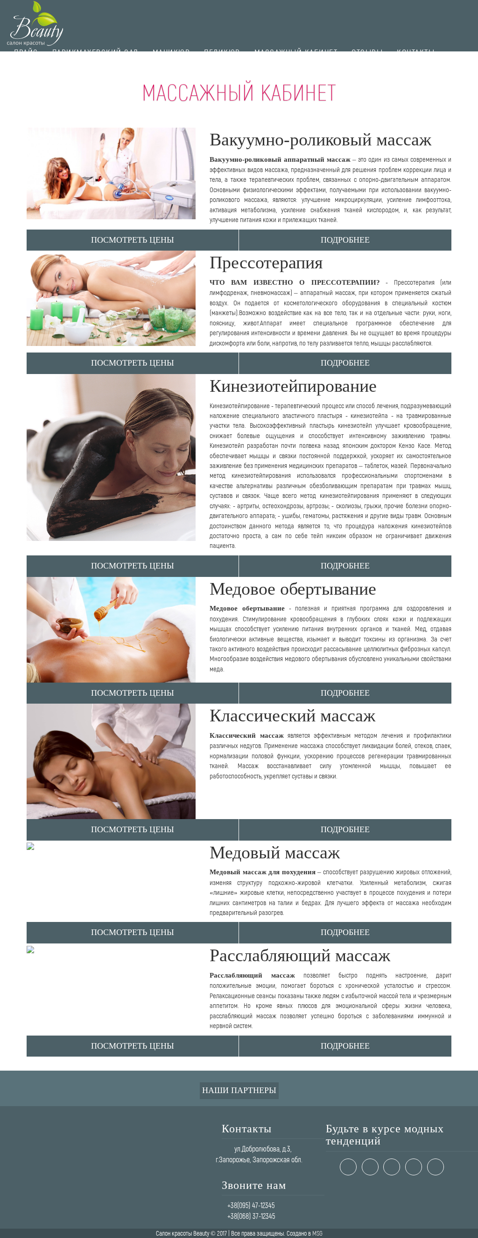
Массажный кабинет (296, 52)
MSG (317, 1233)
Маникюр (171, 52)
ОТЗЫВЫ (367, 52)
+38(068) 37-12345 (251, 1215)
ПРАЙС (26, 52)
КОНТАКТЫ (416, 52)
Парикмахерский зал (95, 52)
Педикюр (222, 52)
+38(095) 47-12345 (250, 1205)
